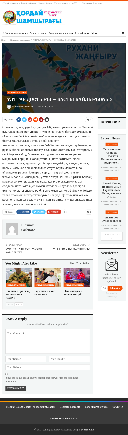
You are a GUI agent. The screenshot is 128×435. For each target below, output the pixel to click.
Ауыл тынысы (38, 33)
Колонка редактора (62, 3)
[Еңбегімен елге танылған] (47, 277)
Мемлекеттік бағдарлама (92, 3)
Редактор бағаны (45, 3)
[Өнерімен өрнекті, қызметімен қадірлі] (19, 277)
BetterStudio (87, 429)
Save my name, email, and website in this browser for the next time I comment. (42, 380)
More (94, 33)
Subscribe (115, 288)
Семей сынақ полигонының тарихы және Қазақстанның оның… (111, 190)
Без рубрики (82, 33)
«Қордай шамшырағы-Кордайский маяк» (19, 3)
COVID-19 (76, 3)
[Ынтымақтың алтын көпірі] (77, 277)
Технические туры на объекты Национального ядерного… (111, 156)
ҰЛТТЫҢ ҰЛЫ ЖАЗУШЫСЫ (71, 249)
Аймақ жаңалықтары (15, 33)
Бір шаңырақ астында (17, 92)
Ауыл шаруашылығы (61, 33)
